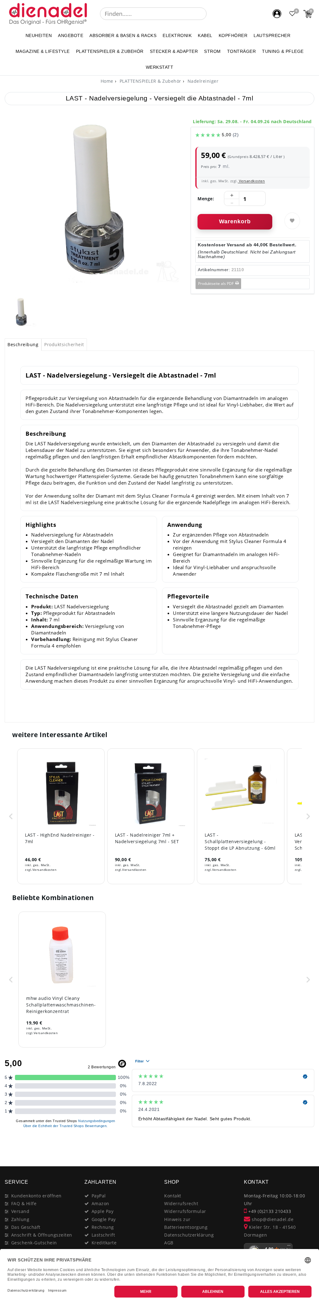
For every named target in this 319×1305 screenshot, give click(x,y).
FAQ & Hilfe (24, 1203)
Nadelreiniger (202, 81)
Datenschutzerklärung (189, 1235)
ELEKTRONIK (177, 35)
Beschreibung (22, 344)
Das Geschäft (25, 1227)
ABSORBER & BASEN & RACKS (122, 35)
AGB (169, 1243)
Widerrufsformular (185, 1211)
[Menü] (289, 1247)
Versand (20, 1211)
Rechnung (103, 1227)
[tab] (23, 344)
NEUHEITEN (39, 35)
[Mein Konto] (276, 13)
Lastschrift (103, 1235)
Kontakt (172, 1196)
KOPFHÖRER (233, 35)
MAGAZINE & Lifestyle (43, 51)
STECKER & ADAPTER (174, 51)
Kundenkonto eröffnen (36, 1196)
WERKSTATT (160, 67)
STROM (212, 51)
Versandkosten (251, 181)
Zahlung (20, 1219)
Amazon (100, 1203)
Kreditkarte (104, 1243)
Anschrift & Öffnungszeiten (41, 1235)
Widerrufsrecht (181, 1203)
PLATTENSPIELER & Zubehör (110, 51)
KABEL (205, 35)
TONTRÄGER (241, 51)
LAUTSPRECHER (272, 35)
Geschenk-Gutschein (34, 1243)
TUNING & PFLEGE (283, 51)
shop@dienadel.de (271, 1219)
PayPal (99, 1196)
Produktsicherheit (64, 344)
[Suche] (211, 13)
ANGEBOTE (70, 35)
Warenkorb (235, 221)
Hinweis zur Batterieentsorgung (185, 1223)
